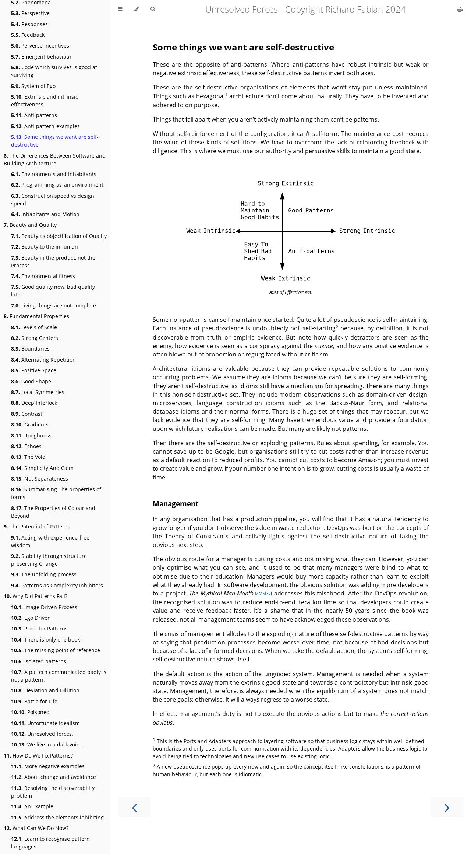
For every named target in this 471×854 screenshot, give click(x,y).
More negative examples (48, 766)
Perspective (30, 13)
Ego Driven (31, 617)
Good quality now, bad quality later (53, 290)
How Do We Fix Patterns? (38, 755)
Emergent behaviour (41, 56)
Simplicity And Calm (42, 467)
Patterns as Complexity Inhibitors (57, 585)
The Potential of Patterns (37, 526)
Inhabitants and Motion (45, 214)
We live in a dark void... (47, 744)
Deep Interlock (34, 402)
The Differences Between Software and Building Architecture (55, 159)
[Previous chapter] (134, 807)
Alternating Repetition (43, 359)
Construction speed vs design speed (52, 199)
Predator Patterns (39, 628)
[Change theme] (136, 9)
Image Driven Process (44, 607)
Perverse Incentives (40, 45)
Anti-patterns (34, 115)
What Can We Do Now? (36, 828)
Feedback (28, 34)
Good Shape (31, 381)
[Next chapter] (447, 807)
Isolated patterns (38, 661)
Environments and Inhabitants (53, 174)
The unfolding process (44, 574)
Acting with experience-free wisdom (50, 541)
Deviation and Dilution (45, 690)
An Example (32, 806)
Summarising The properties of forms (56, 493)
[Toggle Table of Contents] (120, 9)
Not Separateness (39, 478)
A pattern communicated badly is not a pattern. (58, 675)
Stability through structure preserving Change (49, 559)
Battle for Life (34, 701)
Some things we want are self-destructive (55, 140)
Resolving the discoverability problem (53, 791)
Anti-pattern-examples (45, 126)
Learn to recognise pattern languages (50, 842)
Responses (29, 24)
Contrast (26, 413)
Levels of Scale (34, 327)
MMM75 (262, 593)
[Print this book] (459, 9)
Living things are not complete (53, 305)
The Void (28, 456)
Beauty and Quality (30, 224)
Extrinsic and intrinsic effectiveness (44, 100)
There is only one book (45, 639)
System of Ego (33, 85)
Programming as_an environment (57, 184)
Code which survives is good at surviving (54, 71)
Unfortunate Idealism (45, 723)
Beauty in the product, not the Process (53, 261)
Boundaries (30, 348)
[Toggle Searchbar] (153, 9)
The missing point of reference (55, 650)
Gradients (30, 424)
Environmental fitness (43, 276)
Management (175, 503)
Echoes (26, 446)
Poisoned (30, 712)
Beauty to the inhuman (44, 246)
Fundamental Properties (36, 316)
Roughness (31, 435)
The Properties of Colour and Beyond (53, 512)
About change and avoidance (53, 776)
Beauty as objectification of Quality (59, 235)
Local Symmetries (37, 392)
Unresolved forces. (42, 733)
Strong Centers (34, 337)
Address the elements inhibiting (57, 817)
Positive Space (33, 370)
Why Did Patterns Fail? (35, 596)
